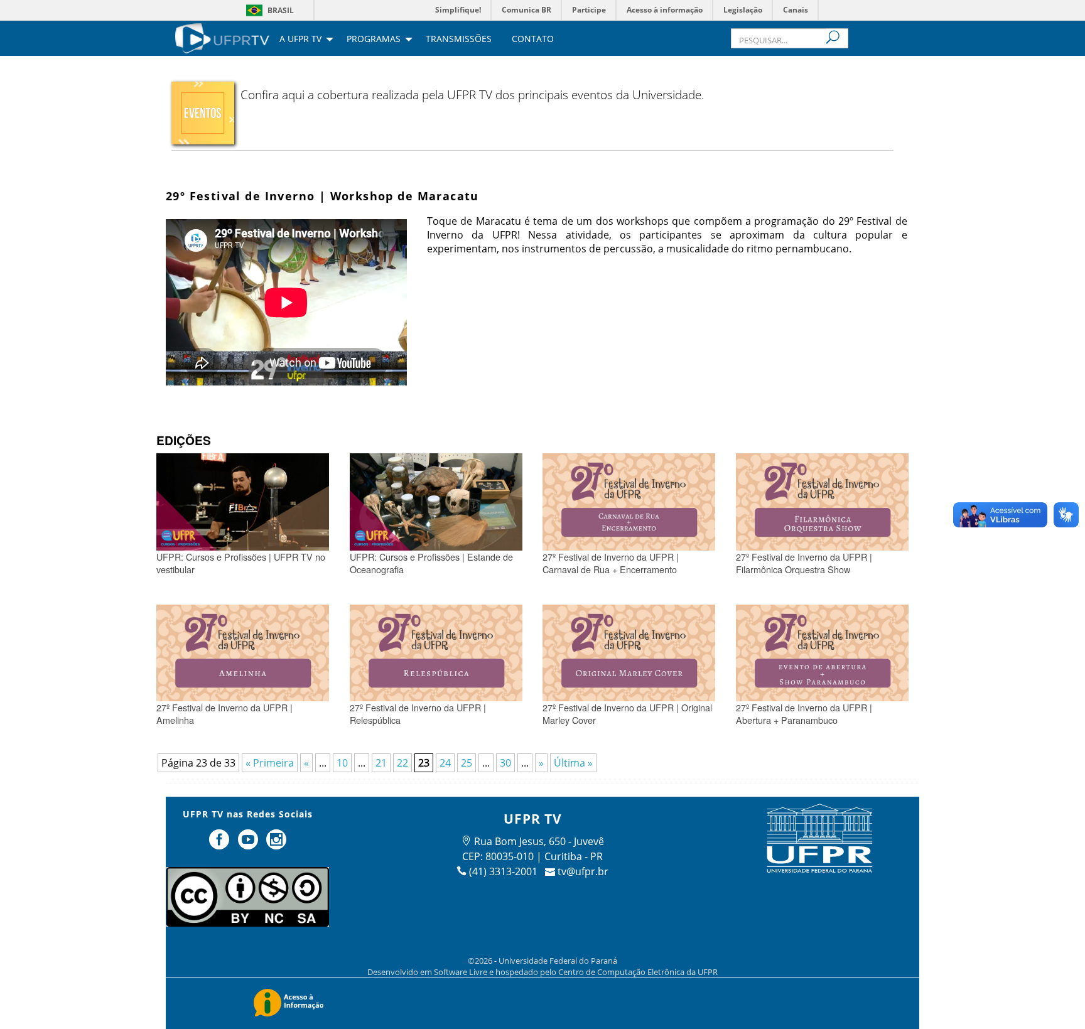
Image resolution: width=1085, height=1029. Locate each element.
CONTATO (533, 40)
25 (466, 763)
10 (342, 763)
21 (381, 763)
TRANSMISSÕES (459, 40)
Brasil (280, 10)
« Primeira (270, 763)
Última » (573, 763)
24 (445, 763)
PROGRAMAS (374, 40)
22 (402, 763)
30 (505, 763)
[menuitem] (222, 37)
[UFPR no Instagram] (277, 844)
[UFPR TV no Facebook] (220, 844)
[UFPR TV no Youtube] (249, 844)
